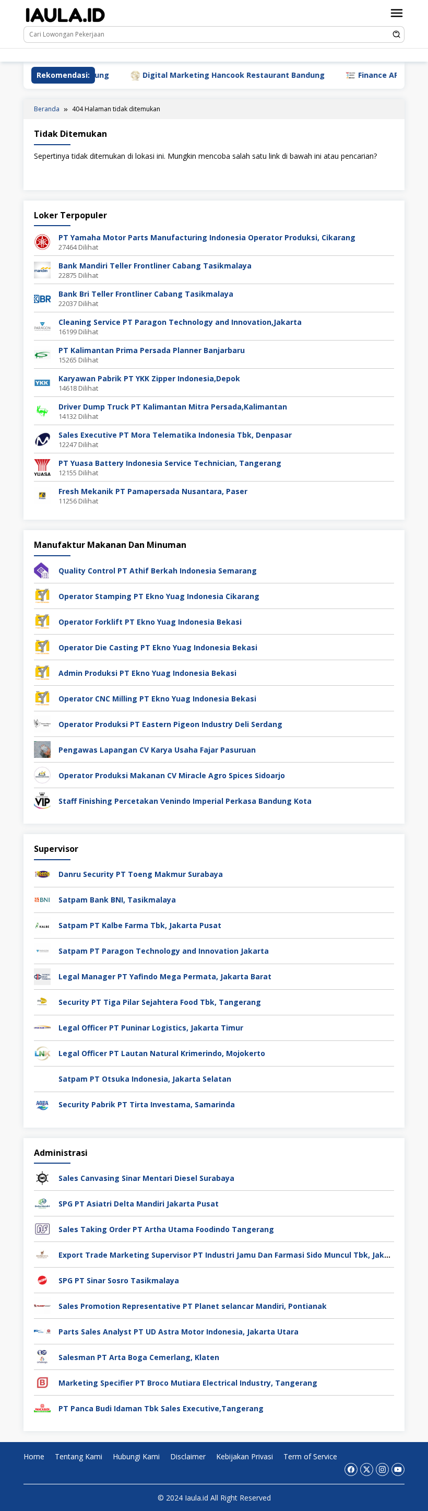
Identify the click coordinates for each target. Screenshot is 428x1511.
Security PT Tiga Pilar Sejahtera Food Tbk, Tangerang (159, 1002)
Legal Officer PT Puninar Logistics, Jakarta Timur (150, 1028)
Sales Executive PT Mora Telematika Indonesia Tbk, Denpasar (175, 435)
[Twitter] (133, 55)
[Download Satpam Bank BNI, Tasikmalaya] (42, 899)
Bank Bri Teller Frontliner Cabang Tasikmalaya (145, 294)
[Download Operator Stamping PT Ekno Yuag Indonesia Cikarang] (42, 595)
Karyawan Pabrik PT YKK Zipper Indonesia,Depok (149, 378)
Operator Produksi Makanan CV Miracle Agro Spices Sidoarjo (171, 775)
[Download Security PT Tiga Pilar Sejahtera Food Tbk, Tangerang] (42, 1001)
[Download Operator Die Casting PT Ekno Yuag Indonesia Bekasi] (42, 646)
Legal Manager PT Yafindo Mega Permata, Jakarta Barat (164, 976)
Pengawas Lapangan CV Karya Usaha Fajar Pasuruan (157, 750)
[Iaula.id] (65, 15)
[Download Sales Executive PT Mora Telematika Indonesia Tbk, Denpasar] (42, 438)
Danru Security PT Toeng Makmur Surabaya (140, 874)
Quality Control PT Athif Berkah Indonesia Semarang (157, 571)
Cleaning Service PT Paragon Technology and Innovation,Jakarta (180, 322)
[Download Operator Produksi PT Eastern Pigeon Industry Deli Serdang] (42, 723)
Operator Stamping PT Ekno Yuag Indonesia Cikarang (158, 596)
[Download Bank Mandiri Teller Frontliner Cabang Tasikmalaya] (42, 269)
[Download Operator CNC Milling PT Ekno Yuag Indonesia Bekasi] (42, 697)
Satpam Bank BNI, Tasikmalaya (117, 900)
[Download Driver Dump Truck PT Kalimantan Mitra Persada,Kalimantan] (42, 410)
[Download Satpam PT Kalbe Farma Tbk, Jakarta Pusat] (42, 924)
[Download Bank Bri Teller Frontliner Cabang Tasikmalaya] (42, 297)
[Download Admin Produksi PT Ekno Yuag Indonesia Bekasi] (42, 672)
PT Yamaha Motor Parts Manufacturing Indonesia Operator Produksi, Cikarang (206, 237)
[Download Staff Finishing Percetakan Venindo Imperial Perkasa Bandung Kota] (42, 800)
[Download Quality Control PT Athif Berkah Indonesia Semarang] (42, 570)
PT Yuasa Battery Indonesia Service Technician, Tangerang (169, 463)
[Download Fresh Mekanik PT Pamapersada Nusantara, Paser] (42, 495)
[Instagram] (149, 55)
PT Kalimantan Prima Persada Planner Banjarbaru (151, 350)
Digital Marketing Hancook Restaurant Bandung (200, 75)
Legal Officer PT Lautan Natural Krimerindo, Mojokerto (161, 1053)
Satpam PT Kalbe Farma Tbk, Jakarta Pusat (139, 925)
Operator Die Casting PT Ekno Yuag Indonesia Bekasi (157, 647)
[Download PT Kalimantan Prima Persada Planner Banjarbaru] (42, 354)
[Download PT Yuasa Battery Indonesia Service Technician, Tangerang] (42, 467)
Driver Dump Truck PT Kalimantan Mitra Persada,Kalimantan (172, 407)
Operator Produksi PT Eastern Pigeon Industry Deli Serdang (170, 724)
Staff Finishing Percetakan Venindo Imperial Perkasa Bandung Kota (185, 801)
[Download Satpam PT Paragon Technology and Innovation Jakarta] (42, 950)
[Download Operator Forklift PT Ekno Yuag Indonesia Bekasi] (42, 621)
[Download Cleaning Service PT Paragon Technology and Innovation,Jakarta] (42, 326)
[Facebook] (117, 55)
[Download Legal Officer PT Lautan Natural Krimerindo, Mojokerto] (42, 1052)
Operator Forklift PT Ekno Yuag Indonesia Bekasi (150, 622)
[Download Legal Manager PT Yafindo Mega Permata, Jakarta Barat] (42, 975)
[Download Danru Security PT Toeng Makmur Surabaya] (42, 873)
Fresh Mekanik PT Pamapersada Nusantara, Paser (152, 491)
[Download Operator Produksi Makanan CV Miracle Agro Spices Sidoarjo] (42, 774)
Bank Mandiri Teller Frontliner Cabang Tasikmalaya (155, 266)
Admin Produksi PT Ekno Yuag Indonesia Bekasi (147, 673)
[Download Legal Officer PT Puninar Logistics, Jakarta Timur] (42, 1027)
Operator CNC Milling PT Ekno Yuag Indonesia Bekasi (157, 699)
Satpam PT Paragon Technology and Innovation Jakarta (163, 951)
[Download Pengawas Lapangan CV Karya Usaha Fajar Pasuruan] (42, 749)
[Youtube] (164, 55)
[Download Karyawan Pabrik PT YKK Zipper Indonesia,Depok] (42, 382)
